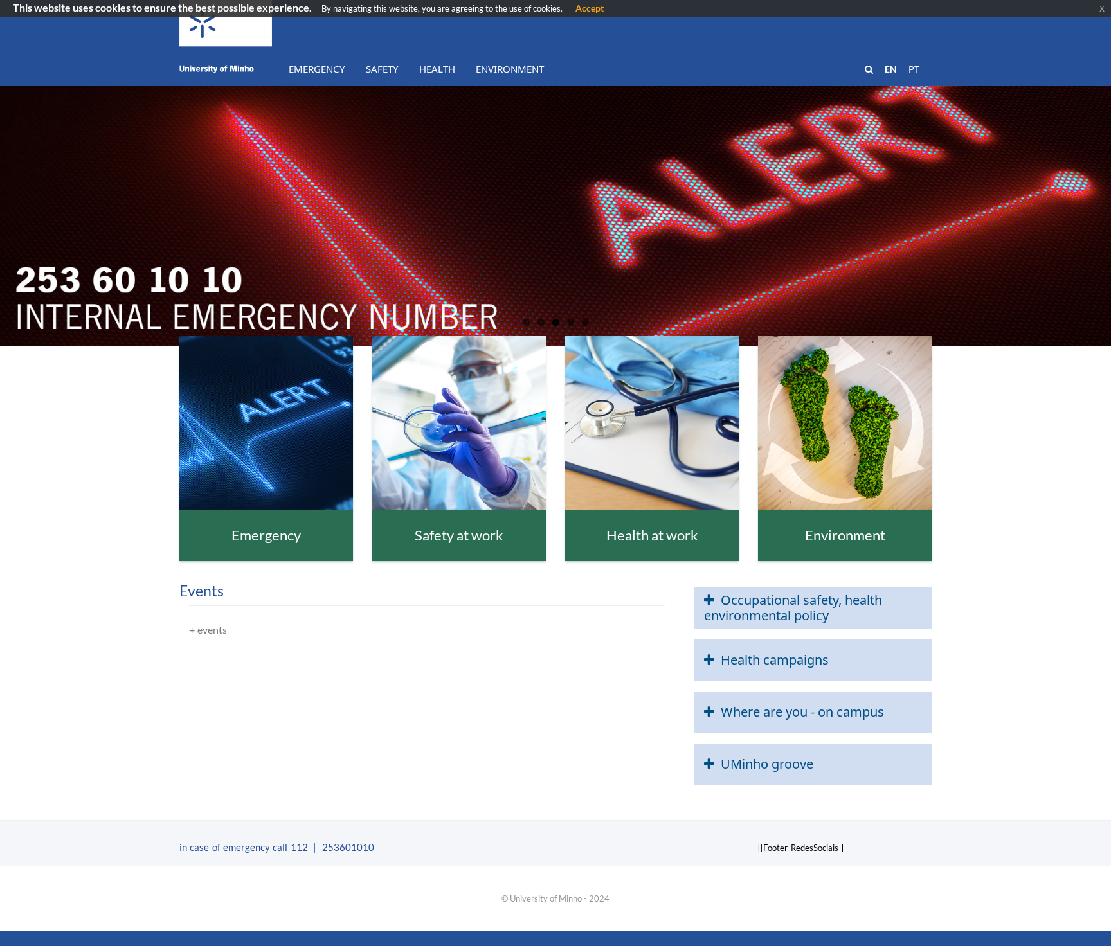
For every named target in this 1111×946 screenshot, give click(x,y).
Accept (589, 8)
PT (913, 69)
